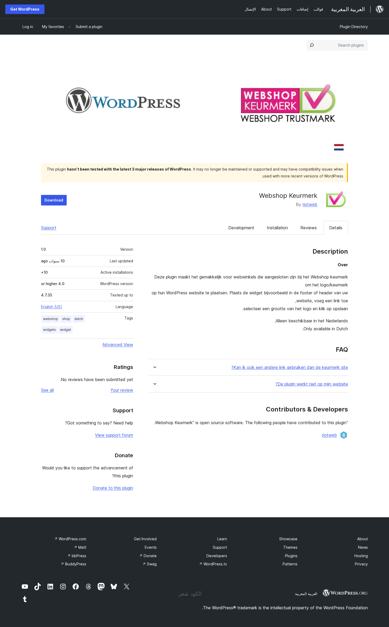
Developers (216, 555)
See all (47, 390)
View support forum (114, 435)
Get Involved (145, 539)
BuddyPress (73, 564)
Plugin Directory (354, 26)
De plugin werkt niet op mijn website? (311, 384)
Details (335, 227)
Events (151, 547)
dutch (78, 319)
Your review (121, 390)
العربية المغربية (306, 594)
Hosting (361, 555)
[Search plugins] (311, 45)
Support (48, 227)
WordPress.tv (213, 564)
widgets (49, 330)
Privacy (361, 564)
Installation (277, 227)
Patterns (290, 564)
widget (65, 330)
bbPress (76, 555)
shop (66, 319)
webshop (50, 319)
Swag (149, 564)
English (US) (51, 306)
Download (53, 200)
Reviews (308, 227)
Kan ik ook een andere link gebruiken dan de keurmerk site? (289, 367)
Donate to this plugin (113, 488)
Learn (222, 539)
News (363, 547)
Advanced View (117, 344)
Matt (80, 547)
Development (241, 227)
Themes (290, 547)
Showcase (288, 539)
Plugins (291, 555)
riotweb (309, 204)
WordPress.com (70, 539)
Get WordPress (24, 9)
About (362, 539)
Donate (148, 555)
